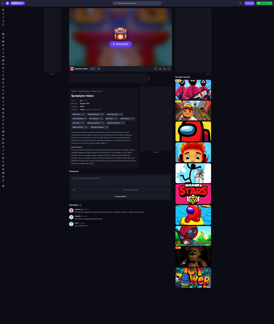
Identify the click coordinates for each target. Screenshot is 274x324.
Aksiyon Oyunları (84, 91)
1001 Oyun (78, 114)
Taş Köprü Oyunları (99, 127)
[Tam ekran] (169, 69)
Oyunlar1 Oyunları (115, 123)
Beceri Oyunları (114, 114)
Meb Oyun (111, 119)
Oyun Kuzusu (127, 119)
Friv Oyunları (96, 119)
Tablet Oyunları (80, 127)
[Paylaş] (160, 69)
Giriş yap (249, 3)
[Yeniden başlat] (164, 69)
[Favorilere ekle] (155, 69)
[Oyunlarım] (240, 3)
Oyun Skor (78, 123)
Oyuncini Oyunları (96, 123)
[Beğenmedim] (99, 69)
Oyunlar (74, 91)
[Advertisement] (52, 40)
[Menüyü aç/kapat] (3, 3)
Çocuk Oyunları (79, 119)
